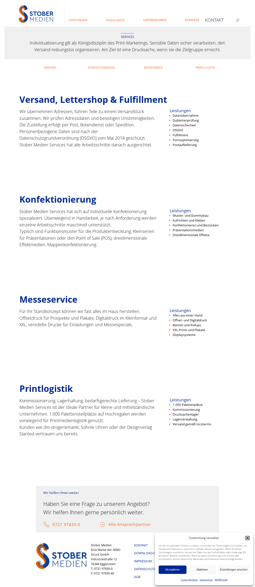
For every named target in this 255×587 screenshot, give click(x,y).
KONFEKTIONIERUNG (101, 67)
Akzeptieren (172, 569)
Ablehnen (202, 569)
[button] (247, 538)
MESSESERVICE (153, 67)
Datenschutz (206, 579)
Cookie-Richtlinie (189, 579)
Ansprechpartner (134, 524)
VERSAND (50, 67)
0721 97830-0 (66, 524)
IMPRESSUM (221, 579)
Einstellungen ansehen (233, 569)
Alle (112, 524)
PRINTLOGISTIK (205, 67)
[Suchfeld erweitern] (237, 20)
